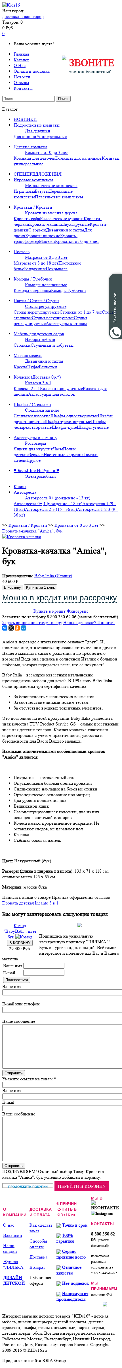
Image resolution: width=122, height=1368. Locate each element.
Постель (22, 251)
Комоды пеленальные (46, 284)
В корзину (12, 587)
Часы (58, 449)
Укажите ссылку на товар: (27, 1079)
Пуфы (33, 366)
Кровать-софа (27, 218)
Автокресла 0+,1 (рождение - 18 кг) (48, 503)
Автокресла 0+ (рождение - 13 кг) (57, 498)
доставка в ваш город (23, 16)
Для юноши (25, 136)
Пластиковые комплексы (59, 197)
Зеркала (36, 454)
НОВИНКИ (25, 119)
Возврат (37, 1267)
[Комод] (23, 937)
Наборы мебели (40, 339)
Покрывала (57, 268)
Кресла (20, 366)
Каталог (21, 59)
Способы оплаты (38, 1243)
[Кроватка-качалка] (21, 536)
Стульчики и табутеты (52, 345)
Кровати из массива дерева (51, 213)
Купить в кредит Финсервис (61, 611)
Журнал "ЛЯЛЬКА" (14, 1264)
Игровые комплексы (33, 179)
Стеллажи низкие (42, 410)
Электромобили (40, 476)
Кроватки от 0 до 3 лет (77, 241)
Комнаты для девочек (34, 158)
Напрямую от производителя (72, 1296)
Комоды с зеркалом (32, 290)
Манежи (47, 241)
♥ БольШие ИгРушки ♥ (36, 470)
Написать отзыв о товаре (26, 897)
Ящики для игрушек (33, 449)
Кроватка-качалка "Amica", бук (32, 531)
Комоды (59, 290)
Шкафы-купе (64, 427)
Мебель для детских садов (39, 333)
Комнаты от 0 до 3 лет (46, 152)
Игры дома (24, 191)
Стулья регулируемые (53, 317)
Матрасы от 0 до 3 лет (46, 257)
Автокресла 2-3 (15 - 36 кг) (51, 509)
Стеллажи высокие (32, 415)
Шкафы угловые (93, 427)
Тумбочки (76, 290)
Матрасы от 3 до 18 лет (36, 263)
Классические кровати (62, 218)
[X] (11, 628)
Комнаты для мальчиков (78, 158)
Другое (34, 460)
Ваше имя (12, 965)
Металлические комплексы (51, 185)
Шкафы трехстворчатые (68, 421)
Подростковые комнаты (37, 125)
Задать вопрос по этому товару (32, 622)
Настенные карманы (63, 454)
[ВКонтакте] (4, 628)
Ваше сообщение (18, 1021)
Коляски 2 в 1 (27, 388)
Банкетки (48, 366)
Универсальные (51, 136)
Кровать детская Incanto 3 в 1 (30, 903)
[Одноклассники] (17, 628)
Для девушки (37, 130)
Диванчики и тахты (65, 230)
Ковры (20, 486)
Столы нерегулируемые (37, 312)
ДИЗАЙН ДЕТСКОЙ (14, 1280)
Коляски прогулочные (61, 388)
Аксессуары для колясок (51, 394)
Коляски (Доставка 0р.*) (37, 377)
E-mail (9, 972)
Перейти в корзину (82, 1186)
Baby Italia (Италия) (53, 575)
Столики (22, 345)
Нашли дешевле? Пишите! (89, 622)
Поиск (63, 99)
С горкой (37, 230)
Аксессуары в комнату (35, 437)
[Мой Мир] (23, 628)
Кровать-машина (45, 224)
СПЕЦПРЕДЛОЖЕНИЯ (38, 174)
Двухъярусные (76, 224)
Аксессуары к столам (66, 323)
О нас (8, 1225)
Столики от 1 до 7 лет (81, 312)
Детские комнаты (30, 146)
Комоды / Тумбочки (33, 279)
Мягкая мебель (28, 355)
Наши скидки (10, 1248)
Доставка (38, 1257)
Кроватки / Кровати (33, 207)
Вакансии (12, 1235)
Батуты (42, 191)
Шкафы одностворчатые (74, 415)
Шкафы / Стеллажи (32, 404)
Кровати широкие (42, 235)
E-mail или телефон (21, 1004)
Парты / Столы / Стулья (36, 300)
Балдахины (35, 268)
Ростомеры (35, 443)
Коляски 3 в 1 (38, 382)
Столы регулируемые (45, 306)
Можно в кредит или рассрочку (59, 597)
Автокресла (25, 492)
